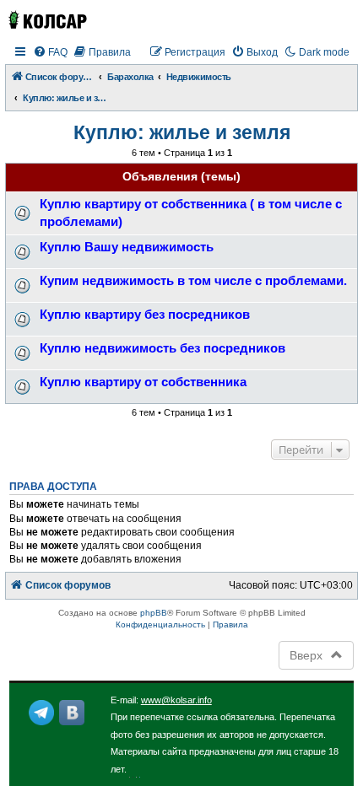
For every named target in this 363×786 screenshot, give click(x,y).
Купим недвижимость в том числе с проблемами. (193, 280)
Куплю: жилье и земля (181, 132)
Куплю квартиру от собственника (143, 381)
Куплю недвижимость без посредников (162, 348)
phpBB (153, 612)
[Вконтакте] (71, 712)
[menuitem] (50, 52)
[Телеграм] (41, 712)
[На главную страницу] (47, 19)
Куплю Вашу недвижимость (127, 247)
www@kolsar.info (176, 700)
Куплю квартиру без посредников (145, 314)
